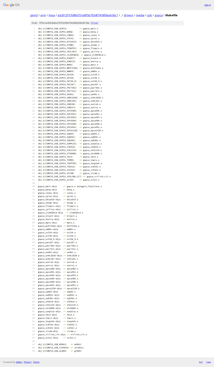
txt (201, 362)
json (208, 362)
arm (43, 15)
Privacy (27, 362)
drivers (128, 15)
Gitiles (19, 362)
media (140, 15)
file (94, 23)
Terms (36, 362)
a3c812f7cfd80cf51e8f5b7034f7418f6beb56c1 (88, 15)
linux (52, 15)
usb (149, 15)
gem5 (34, 15)
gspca (159, 15)
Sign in (207, 4)
